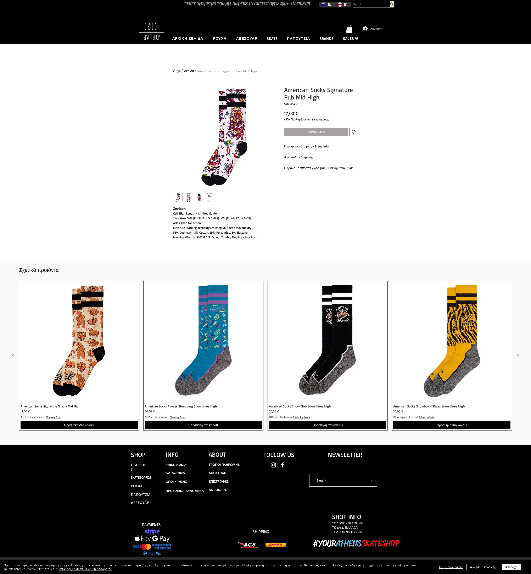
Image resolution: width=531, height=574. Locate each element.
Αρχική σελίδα (183, 71)
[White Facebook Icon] (282, 465)
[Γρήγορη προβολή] (79, 341)
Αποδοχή (511, 567)
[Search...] (392, 4)
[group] (265, 356)
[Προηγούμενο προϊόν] (13, 355)
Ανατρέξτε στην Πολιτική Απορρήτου (85, 569)
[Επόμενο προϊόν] (517, 355)
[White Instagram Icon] (273, 465)
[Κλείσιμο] (526, 567)
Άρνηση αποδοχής (483, 567)
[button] (349, 29)
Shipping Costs (320, 119)
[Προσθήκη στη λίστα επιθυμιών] (354, 132)
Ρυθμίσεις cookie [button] (451, 567)
